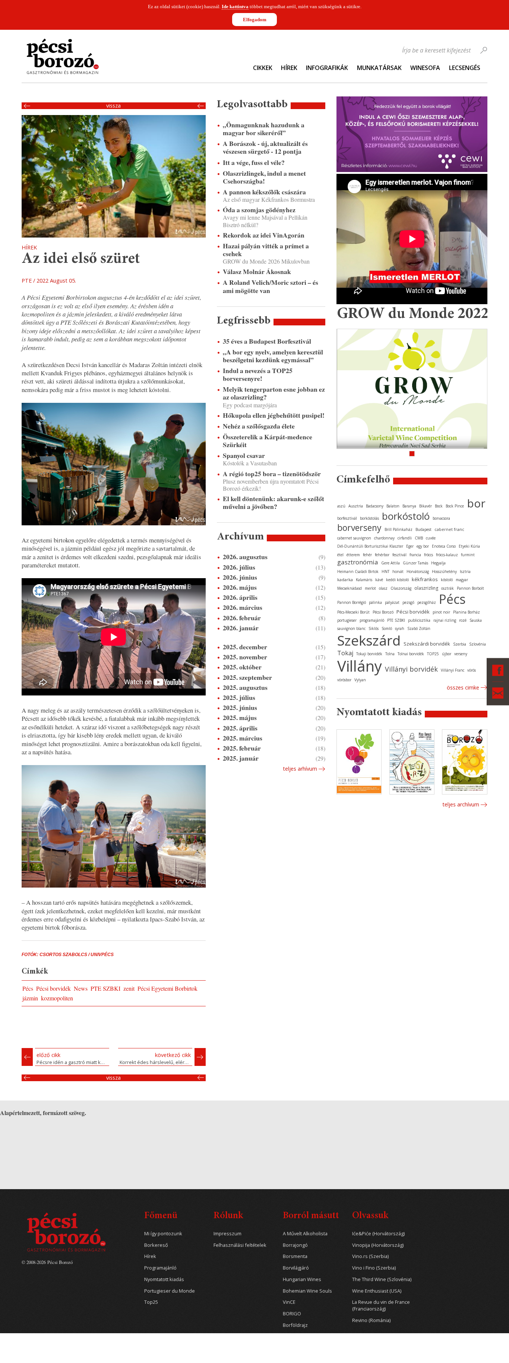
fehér (367, 554)
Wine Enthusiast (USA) (376, 1291)
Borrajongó (295, 1245)
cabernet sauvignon (354, 538)
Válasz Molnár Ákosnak (257, 272)
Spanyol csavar (244, 455)
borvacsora (441, 518)
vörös (471, 670)
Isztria (465, 571)
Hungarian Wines (302, 1279)
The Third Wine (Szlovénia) (381, 1279)
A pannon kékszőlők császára (264, 192)
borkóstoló (406, 516)
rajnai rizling (444, 620)
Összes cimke (463, 687)
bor (476, 503)
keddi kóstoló (397, 579)
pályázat (392, 602)
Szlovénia (477, 644)
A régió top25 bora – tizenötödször (272, 474)
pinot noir (441, 612)
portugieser (347, 620)
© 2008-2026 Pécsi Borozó (47, 1262)
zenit (129, 988)
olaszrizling (426, 588)
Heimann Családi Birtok (358, 571)
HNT (385, 571)
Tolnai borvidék (411, 653)
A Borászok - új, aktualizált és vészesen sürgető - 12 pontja (265, 147)
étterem (353, 554)
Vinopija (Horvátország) (378, 1245)
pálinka (375, 602)
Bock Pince (455, 506)
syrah (399, 628)
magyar (462, 579)
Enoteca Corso (444, 546)
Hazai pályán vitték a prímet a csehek (266, 250)
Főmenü (160, 1216)
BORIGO (292, 1314)
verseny (460, 653)
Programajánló (160, 1268)
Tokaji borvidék (369, 653)
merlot (370, 588)
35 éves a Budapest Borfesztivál (267, 341)
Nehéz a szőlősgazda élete (259, 426)
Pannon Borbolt (470, 588)
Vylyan (360, 679)
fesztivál (399, 554)
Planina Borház (466, 612)
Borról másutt (311, 1216)
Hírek (289, 67)
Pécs (27, 988)
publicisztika (419, 620)
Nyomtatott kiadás (164, 1279)
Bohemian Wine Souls (307, 1291)
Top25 (151, 1302)
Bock (439, 506)
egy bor (423, 546)
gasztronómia (357, 562)
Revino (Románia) (371, 1320)
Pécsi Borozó (383, 612)
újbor (446, 653)
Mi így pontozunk (163, 1233)
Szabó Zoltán (418, 628)
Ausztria (355, 506)
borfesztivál (347, 518)
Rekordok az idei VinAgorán (263, 235)
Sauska (476, 620)
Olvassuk (370, 1216)
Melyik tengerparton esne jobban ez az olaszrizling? (274, 393)
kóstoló (447, 579)
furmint (468, 554)
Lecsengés (464, 67)
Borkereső (156, 1245)
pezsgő (408, 602)
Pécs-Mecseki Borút (353, 612)
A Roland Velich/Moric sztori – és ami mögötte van (270, 286)
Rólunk (228, 1216)
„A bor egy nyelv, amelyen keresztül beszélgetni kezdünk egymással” (273, 356)
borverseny (359, 528)
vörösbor (344, 679)
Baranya (409, 506)
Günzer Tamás (415, 563)
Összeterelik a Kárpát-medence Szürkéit (267, 441)
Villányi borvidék (411, 669)
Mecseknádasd (349, 588)
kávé (379, 579)
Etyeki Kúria (469, 546)
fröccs (428, 554)
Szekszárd (369, 640)
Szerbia (459, 644)
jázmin (30, 998)
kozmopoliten (57, 998)
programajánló (372, 620)
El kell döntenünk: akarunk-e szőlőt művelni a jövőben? (273, 502)
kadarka (345, 579)
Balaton (392, 506)
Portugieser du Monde (169, 1291)
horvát (398, 571)
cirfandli (405, 538)
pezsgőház (426, 602)
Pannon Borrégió (351, 602)
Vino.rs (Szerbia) (370, 1256)
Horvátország (418, 571)
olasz (383, 588)
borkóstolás (369, 518)
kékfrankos (425, 579)
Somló (387, 628)
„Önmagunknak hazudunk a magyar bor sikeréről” (263, 129)
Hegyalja (438, 563)
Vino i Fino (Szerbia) (374, 1268)
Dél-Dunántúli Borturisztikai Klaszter (370, 546)
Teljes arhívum (300, 768)
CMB (419, 538)
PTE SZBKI (105, 988)
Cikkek (262, 67)
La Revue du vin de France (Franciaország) (381, 1305)
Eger (410, 546)
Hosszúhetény (444, 571)
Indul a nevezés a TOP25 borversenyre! (258, 374)
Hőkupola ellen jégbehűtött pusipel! (274, 415)
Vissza (113, 105)
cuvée (431, 538)
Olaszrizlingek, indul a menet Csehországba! (264, 177)
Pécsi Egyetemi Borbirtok (167, 988)
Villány (359, 666)
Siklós (374, 628)
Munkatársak (379, 67)
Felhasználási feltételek (240, 1245)
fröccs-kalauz (447, 554)
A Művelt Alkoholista (305, 1233)
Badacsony (374, 506)
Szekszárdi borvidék (427, 643)
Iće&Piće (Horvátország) (378, 1233)
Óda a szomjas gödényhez (259, 210)
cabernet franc (449, 529)
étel (340, 554)
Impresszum (227, 1233)
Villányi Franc (452, 670)
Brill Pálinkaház (398, 529)
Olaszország (401, 588)
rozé (463, 620)
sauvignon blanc (351, 628)
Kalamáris (364, 579)
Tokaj (345, 653)
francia (415, 554)
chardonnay (384, 538)
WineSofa (425, 67)
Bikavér (425, 506)
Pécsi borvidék (53, 988)
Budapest (423, 529)
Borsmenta (295, 1256)
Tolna (390, 653)
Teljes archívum (460, 804)
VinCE (289, 1302)
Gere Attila (390, 563)
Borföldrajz (295, 1325)
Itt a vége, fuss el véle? (254, 162)
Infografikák (327, 67)
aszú (341, 506)
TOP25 (433, 653)
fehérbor (382, 554)
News (81, 988)
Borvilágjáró (296, 1268)
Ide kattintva (235, 6)
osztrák (447, 588)
